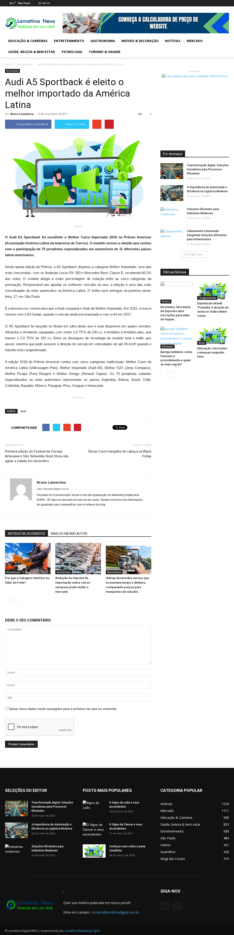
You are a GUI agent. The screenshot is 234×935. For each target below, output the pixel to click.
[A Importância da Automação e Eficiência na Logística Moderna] (171, 193)
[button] (223, 46)
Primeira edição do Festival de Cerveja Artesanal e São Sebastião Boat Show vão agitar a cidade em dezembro (37, 456)
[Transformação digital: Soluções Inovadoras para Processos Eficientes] (171, 171)
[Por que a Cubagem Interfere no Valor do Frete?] (28, 558)
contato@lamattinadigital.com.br (115, 912)
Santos (166, 301)
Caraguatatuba (207, 297)
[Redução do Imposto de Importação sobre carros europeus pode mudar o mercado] (78, 558)
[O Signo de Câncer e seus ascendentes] (94, 830)
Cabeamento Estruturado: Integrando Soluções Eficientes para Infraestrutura (207, 235)
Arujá (202, 342)
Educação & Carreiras (28, 41)
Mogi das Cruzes (172, 858)
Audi (23, 411)
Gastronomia (102, 41)
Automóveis (24, 64)
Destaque (167, 346)
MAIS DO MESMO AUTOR (69, 533)
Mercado (195, 41)
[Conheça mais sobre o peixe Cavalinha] (94, 851)
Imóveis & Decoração (140, 41)
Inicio (8, 64)
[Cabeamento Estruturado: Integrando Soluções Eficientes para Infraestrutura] (171, 237)
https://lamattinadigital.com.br (53, 488)
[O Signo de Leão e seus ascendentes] (94, 808)
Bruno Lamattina (22, 114)
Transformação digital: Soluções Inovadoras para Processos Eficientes (208, 169)
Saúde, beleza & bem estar (31, 52)
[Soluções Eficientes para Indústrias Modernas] (171, 215)
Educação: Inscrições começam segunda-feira (212, 352)
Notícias (172, 41)
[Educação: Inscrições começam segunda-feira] (213, 336)
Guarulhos (168, 852)
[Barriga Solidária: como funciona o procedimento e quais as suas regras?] (176, 337)
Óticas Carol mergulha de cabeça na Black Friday (119, 453)
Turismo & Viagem (104, 52)
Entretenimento (69, 41)
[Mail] (218, 3)
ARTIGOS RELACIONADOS (26, 533)
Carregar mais (193, 254)
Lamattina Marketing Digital (82, 931)
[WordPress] (225, 3)
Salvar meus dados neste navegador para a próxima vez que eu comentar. (63, 709)
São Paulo (168, 838)
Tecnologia (71, 52)
